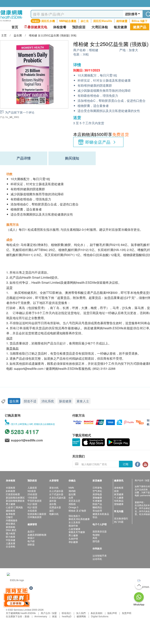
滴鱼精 (72, 504)
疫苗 (116, 490)
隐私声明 (112, 613)
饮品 (95, 517)
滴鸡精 (72, 490)
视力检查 (10, 533)
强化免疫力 (74, 515)
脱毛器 (96, 541)
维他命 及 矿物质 (77, 510)
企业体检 (10, 546)
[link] (15, 579)
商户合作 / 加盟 (49, 613)
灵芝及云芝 (74, 500)
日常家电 (97, 487)
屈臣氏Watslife (102, 21)
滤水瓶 (52, 504)
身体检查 (118, 487)
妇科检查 (10, 490)
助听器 (31, 544)
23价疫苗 (32, 494)
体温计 (31, 537)
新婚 (27, 616)
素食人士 (83, 401)
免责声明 (126, 613)
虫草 (71, 497)
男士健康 (10, 504)
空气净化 (97, 490)
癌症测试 (10, 523)
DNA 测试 (11, 530)
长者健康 (97, 500)
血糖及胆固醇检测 (37, 534)
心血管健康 (74, 528)
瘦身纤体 (73, 525)
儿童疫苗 (32, 487)
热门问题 (118, 521)
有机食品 (118, 500)
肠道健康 (65, 401)
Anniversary (40, 616)
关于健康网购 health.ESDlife (21, 613)
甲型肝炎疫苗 (35, 500)
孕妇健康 (73, 541)
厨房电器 (97, 494)
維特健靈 (121, 21)
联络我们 (66, 613)
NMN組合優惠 (67, 21)
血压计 (31, 531)
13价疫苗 (32, 497)
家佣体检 (10, 527)
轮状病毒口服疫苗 (37, 513)
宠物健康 (97, 497)
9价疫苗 (32, 490)
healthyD (66, 616)
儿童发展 (10, 543)
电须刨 (96, 534)
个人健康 (118, 497)
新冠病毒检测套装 (15, 500)
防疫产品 (97, 504)
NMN (71, 487)
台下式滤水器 (56, 494)
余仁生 (85, 21)
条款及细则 (96, 613)
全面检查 (10, 487)
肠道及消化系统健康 (79, 519)
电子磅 (31, 541)
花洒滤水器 (55, 507)
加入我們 (81, 613)
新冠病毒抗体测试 (15, 497)
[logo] (11, 21)
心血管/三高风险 (14, 507)
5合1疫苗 (32, 504)
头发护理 (73, 538)
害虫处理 (97, 510)
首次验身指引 (121, 518)
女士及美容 (74, 522)
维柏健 (93, 50)
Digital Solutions (99, 616)
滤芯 (51, 510)
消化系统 (47, 401)
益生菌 (14, 401)
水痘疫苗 (32, 510)
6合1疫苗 (32, 507)
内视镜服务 (12, 520)
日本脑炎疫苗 (35, 517)
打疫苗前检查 (13, 494)
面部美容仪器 (100, 531)
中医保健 (10, 540)
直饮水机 (54, 487)
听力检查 (10, 536)
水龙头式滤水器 (57, 497)
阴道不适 (30, 401)
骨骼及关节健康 (77, 532)
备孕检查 (10, 513)
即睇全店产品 (98, 142)
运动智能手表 (100, 555)
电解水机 (54, 513)
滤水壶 (52, 500)
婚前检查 (10, 510)
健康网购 (81, 616)
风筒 (95, 537)
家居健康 (118, 494)
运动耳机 (97, 558)
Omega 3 (73, 507)
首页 (15, 27)
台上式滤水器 (56, 490)
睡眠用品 (97, 507)
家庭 (54, 616)
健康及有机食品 (101, 513)
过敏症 (9, 517)
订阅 (125, 464)
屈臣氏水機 (48, 21)
